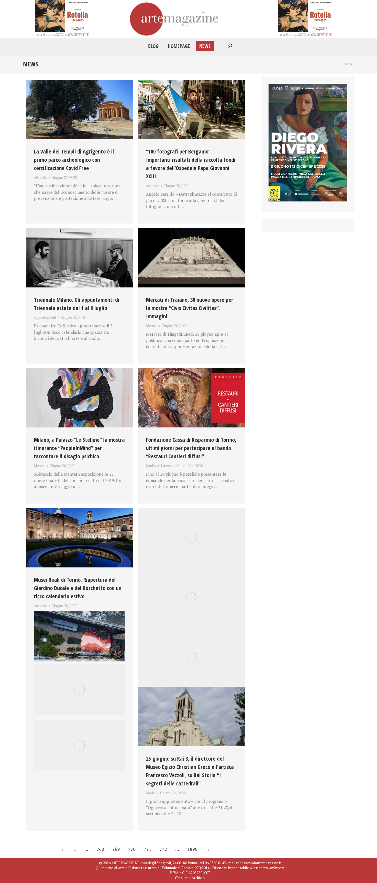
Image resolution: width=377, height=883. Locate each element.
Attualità (40, 177)
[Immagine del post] (79, 109)
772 (163, 849)
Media (151, 792)
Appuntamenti (45, 317)
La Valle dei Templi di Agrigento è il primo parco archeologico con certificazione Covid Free (74, 160)
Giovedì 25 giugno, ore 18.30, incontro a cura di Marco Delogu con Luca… (79, 612)
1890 (192, 849)
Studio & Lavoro (159, 465)
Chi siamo (183, 877)
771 (147, 849)
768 (100, 849)
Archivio (198, 877)
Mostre (151, 325)
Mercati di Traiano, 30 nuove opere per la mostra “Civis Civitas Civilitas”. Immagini (189, 308)
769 (116, 849)
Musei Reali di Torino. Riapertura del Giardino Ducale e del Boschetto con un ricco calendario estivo (77, 588)
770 (132, 849)
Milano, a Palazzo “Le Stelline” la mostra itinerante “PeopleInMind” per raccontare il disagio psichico (79, 448)
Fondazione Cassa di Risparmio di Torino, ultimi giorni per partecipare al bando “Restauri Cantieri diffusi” (191, 448)
